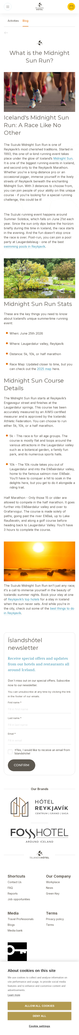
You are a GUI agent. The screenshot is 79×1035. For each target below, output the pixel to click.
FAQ (10, 887)
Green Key (52, 893)
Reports (13, 893)
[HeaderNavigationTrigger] (8, 6)
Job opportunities (19, 899)
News (49, 887)
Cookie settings (39, 1026)
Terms (50, 924)
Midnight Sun (62, 158)
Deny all (39, 1016)
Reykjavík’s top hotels (23, 599)
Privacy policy (55, 919)
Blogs (11, 924)
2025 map (44, 369)
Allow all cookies (39, 1006)
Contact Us (14, 882)
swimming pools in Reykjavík (24, 246)
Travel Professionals (21, 919)
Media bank (15, 930)
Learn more (14, 995)
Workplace (53, 882)
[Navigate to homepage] (39, 6)
